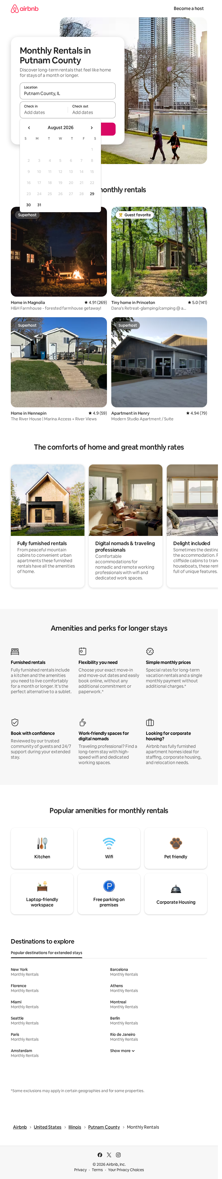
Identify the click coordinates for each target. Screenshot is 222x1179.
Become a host (189, 8)
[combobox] (67, 93)
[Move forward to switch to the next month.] (91, 127)
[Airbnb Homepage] (24, 8)
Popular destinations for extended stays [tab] (46, 952)
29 (92, 193)
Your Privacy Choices (126, 1169)
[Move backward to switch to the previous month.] (29, 127)
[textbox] (43, 112)
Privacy (80, 1169)
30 (28, 204)
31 (39, 204)
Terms (97, 1169)
